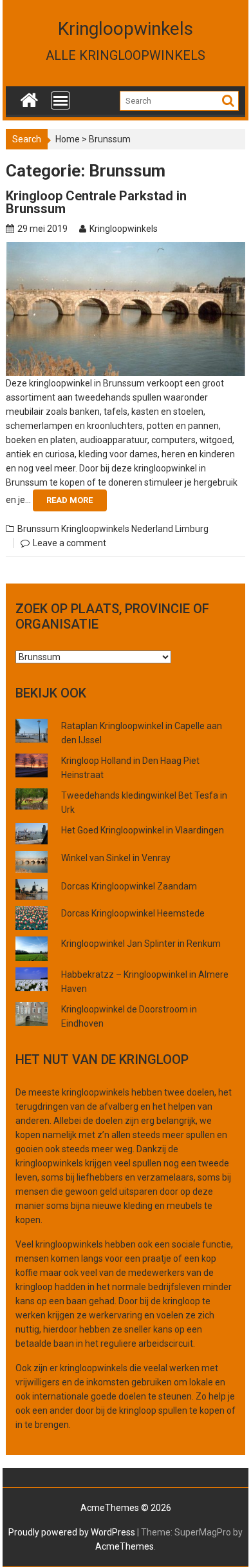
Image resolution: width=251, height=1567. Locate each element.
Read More (69, 500)
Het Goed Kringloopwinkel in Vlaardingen (142, 830)
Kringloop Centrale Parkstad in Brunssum (96, 202)
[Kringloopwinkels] (29, 97)
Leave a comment (69, 543)
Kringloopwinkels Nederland (117, 529)
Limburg (192, 529)
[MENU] (60, 100)
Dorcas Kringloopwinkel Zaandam (129, 886)
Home (67, 139)
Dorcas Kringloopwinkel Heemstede (133, 913)
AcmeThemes (124, 1546)
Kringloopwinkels (125, 28)
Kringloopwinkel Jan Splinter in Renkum (141, 943)
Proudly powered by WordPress (71, 1532)
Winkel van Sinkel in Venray (116, 858)
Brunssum (38, 529)
